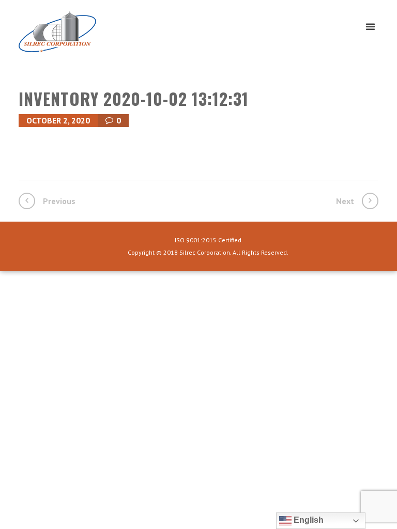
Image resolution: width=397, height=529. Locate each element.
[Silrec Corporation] (83, 35)
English (308, 520)
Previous (59, 201)
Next (345, 201)
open (370, 27)
